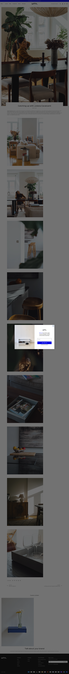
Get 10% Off (44, 342)
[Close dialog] (53, 326)
